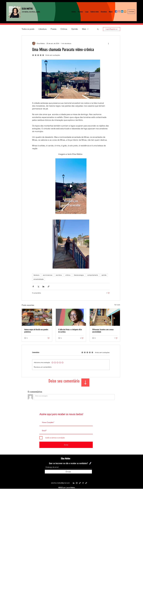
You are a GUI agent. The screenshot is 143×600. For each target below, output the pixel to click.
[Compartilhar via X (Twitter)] (38, 286)
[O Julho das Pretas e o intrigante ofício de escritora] (71, 317)
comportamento (92, 275)
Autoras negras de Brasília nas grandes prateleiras (36, 330)
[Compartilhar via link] (49, 286)
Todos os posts (28, 29)
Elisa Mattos (65, 458)
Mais (84, 29)
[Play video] (71, 186)
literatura (36, 275)
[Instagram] (119, 11)
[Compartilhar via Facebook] (33, 286)
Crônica (64, 29)
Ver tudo (117, 305)
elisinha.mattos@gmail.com (60, 483)
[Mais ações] (108, 43)
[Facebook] (116, 11)
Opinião (74, 29)
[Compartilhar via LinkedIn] (43, 286)
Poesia (53, 29)
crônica (67, 275)
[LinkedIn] (74, 483)
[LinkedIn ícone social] (122, 11)
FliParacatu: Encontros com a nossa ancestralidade (102, 330)
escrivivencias (47, 275)
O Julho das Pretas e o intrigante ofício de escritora (70, 330)
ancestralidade (38, 279)
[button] (98, 29)
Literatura (42, 29)
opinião (104, 275)
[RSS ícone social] (125, 11)
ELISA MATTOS (27, 8)
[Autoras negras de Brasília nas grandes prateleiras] (37, 317)
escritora (59, 275)
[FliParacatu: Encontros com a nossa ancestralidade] (105, 317)
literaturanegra (79, 275)
